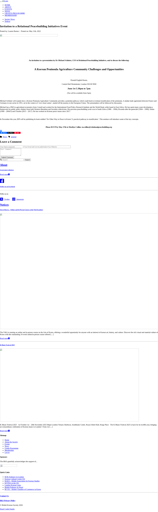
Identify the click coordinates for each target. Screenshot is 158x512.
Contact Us (4, 496)
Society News (10, 19)
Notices (7, 21)
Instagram (20, 199)
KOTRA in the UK (12, 483)
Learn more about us (7, 170)
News (5, 137)
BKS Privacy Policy (7, 501)
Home (7, 440)
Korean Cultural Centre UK (15, 479)
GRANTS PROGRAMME (15, 13)
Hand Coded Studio (7, 509)
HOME (7, 5)
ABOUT (8, 7)
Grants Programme (11, 448)
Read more (4, 174)
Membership (9, 450)
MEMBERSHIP (11, 15)
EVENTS (8, 9)
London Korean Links (13, 485)
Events (7, 444)
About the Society (11, 442)
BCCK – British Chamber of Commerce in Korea (23, 489)
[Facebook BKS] (2, 182)
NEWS (7, 11)
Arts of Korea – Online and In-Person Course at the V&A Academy (21, 210)
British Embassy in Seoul (14, 487)
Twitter (7, 199)
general (13, 137)
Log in (7, 452)
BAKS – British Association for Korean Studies (22, 481)
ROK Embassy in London (14, 477)
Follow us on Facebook (7, 186)
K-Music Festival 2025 (7, 345)
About (3, 164)
